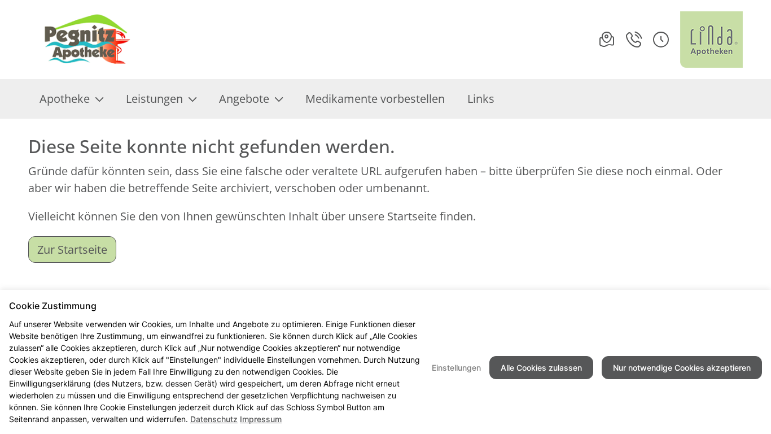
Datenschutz (214, 419)
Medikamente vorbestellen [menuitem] (375, 98)
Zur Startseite (72, 249)
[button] (661, 39)
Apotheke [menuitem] (65, 98)
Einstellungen (456, 367)
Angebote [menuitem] (244, 98)
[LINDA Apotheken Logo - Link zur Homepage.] (711, 39)
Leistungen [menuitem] (154, 98)
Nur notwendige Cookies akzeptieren (682, 367)
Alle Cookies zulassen (541, 367)
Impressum (261, 419)
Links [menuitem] (480, 98)
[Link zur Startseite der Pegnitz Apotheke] (86, 39)
